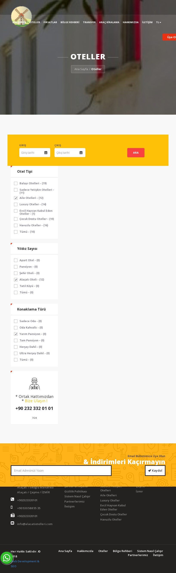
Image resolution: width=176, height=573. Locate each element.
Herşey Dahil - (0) (31, 346)
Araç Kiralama (109, 22)
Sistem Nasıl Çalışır (77, 496)
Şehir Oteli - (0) (30, 273)
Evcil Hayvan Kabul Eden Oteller (113, 507)
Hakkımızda (131, 22)
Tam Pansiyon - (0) (32, 340)
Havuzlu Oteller (111, 519)
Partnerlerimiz (74, 501)
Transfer (89, 22)
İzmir (139, 491)
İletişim (147, 22)
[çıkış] (81, 152)
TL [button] (157, 22)
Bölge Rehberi (70, 22)
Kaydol (156, 470)
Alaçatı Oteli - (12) (32, 279)
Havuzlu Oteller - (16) (34, 225)
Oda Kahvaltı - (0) (31, 327)
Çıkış (58, 145)
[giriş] (46, 152)
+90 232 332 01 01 (34, 408)
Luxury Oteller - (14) (33, 204)
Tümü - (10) (27, 231)
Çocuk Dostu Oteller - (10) (37, 218)
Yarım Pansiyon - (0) (33, 333)
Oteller (35, 22)
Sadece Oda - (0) (31, 321)
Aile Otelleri (108, 495)
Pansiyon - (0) (29, 266)
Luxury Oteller (110, 500)
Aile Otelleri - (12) (32, 197)
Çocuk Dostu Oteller (113, 514)
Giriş (22, 145)
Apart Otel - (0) (30, 260)
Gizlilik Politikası (75, 491)
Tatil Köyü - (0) (29, 285)
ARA (136, 152)
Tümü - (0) (26, 292)
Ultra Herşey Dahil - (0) (35, 353)
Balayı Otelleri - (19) (33, 183)
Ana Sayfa (19, 22)
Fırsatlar (50, 22)
